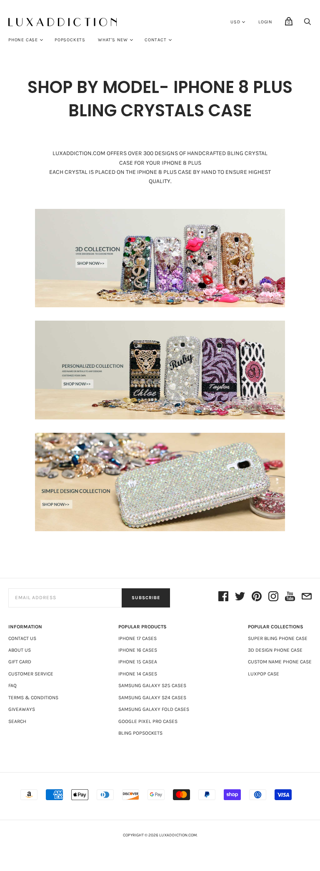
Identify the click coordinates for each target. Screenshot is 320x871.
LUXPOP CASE (263, 674)
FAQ (12, 685)
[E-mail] (307, 597)
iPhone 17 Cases (137, 638)
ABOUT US (19, 650)
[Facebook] (223, 597)
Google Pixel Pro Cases (148, 721)
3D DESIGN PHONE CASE (275, 650)
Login (265, 22)
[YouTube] (290, 597)
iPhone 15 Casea (137, 662)
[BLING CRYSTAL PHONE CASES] (160, 482)
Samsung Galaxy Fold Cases (153, 709)
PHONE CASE (23, 40)
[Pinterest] (257, 597)
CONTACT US (22, 638)
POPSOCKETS (70, 40)
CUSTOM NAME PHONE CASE (280, 662)
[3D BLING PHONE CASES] (160, 258)
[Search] (307, 24)
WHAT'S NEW (113, 40)
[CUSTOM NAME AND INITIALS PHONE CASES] (160, 370)
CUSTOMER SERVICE (30, 674)
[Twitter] (240, 597)
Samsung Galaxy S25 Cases (152, 685)
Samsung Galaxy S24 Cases (152, 697)
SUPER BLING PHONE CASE (278, 638)
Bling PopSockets (140, 733)
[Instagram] (273, 597)
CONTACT (156, 40)
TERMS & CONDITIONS (33, 697)
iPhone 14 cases (137, 674)
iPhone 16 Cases (137, 650)
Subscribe (146, 597)
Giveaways (21, 709)
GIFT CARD (19, 662)
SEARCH (17, 721)
